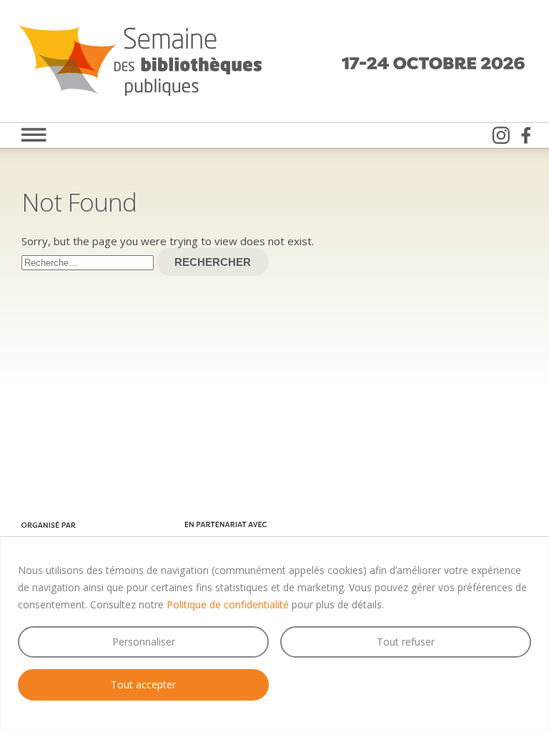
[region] (274, 634)
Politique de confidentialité (228, 604)
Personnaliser (143, 641)
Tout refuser (406, 641)
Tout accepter (143, 684)
